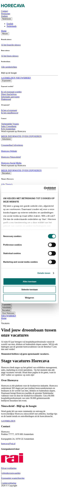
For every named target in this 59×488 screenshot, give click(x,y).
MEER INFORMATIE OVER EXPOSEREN (21, 136)
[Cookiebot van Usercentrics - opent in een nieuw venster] (44, 188)
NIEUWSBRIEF (8, 316)
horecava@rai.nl (8, 443)
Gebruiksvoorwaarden (10, 473)
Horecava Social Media (11, 163)
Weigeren (29, 297)
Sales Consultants (8, 126)
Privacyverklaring (8, 468)
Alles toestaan (29, 281)
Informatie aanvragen (10, 97)
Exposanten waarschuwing (12, 478)
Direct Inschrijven (9, 94)
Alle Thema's (7, 184)
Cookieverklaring (8, 483)
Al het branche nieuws (11, 45)
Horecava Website (9, 151)
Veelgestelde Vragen (10, 124)
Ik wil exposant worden (11, 92)
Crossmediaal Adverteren (12, 145)
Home (3, 31)
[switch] (52, 244)
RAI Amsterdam (8, 129)
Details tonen (43, 273)
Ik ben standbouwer (9, 113)
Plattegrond (6, 99)
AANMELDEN (8, 421)
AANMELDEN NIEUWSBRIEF (16, 78)
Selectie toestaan (29, 289)
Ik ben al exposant (9, 110)
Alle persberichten (9, 67)
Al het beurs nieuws (9, 56)
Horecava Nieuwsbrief (11, 157)
